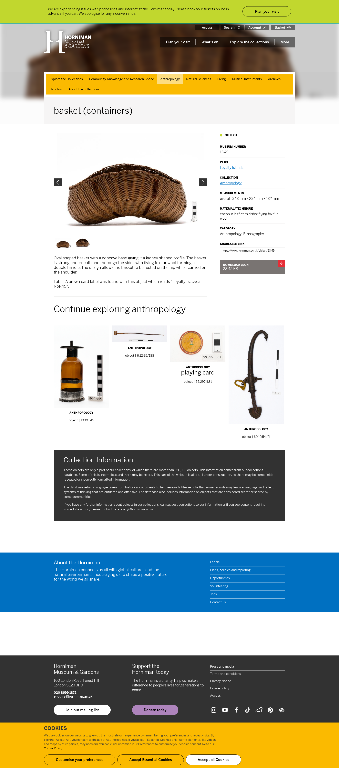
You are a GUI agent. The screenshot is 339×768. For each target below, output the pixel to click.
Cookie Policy (53, 748)
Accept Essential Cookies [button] (150, 759)
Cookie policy (219, 688)
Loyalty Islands (231, 167)
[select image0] (63, 243)
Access (207, 27)
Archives (274, 79)
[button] (240, 27)
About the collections (84, 89)
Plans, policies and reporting (230, 570)
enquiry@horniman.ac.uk (135, 509)
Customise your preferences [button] (79, 759)
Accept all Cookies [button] (213, 759)
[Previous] (58, 182)
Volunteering (219, 586)
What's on (209, 42)
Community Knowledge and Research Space (121, 79)
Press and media (222, 666)
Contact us (218, 602)
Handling (55, 89)
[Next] (203, 182)
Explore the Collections (66, 79)
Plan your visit (178, 42)
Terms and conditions (225, 674)
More (285, 42)
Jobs (213, 594)
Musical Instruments (247, 79)
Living (221, 79)
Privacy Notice (220, 681)
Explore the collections (249, 42)
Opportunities (220, 578)
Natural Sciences (198, 79)
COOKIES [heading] (55, 728)
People (215, 562)
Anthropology (170, 79)
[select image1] (82, 242)
